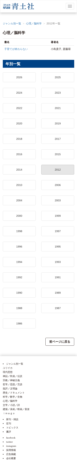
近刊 (8, 423)
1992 (19, 277)
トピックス (12, 427)
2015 (58, 154)
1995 (58, 246)
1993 (58, 261)
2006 (58, 185)
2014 (19, 169)
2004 (19, 200)
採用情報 (11, 450)
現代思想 (8, 372)
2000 (19, 215)
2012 (58, 169)
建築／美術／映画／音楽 (16, 409)
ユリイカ (8, 367)
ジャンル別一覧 (12, 23)
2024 (19, 92)
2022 (19, 108)
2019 (58, 123)
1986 (19, 323)
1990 (19, 292)
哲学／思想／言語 (12, 384)
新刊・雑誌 (12, 419)
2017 (58, 138)
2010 (19, 185)
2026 (19, 77)
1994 (19, 261)
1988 (19, 308)
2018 (19, 138)
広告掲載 (11, 454)
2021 (58, 108)
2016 (19, 154)
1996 (19, 246)
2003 (58, 200)
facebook (11, 437)
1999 (58, 215)
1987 (58, 308)
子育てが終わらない (16, 48)
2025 (58, 77)
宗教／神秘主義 (11, 380)
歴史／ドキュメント (14, 392)
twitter (9, 441)
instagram (11, 446)
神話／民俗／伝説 (12, 376)
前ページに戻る (59, 341)
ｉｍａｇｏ (9, 413)
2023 (58, 92)
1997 (58, 231)
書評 (8, 431)
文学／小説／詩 (11, 405)
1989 (58, 292)
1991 (58, 277)
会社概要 (11, 458)
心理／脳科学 (34, 23)
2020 (19, 123)
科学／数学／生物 (12, 396)
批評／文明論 (10, 388)
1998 (19, 231)
